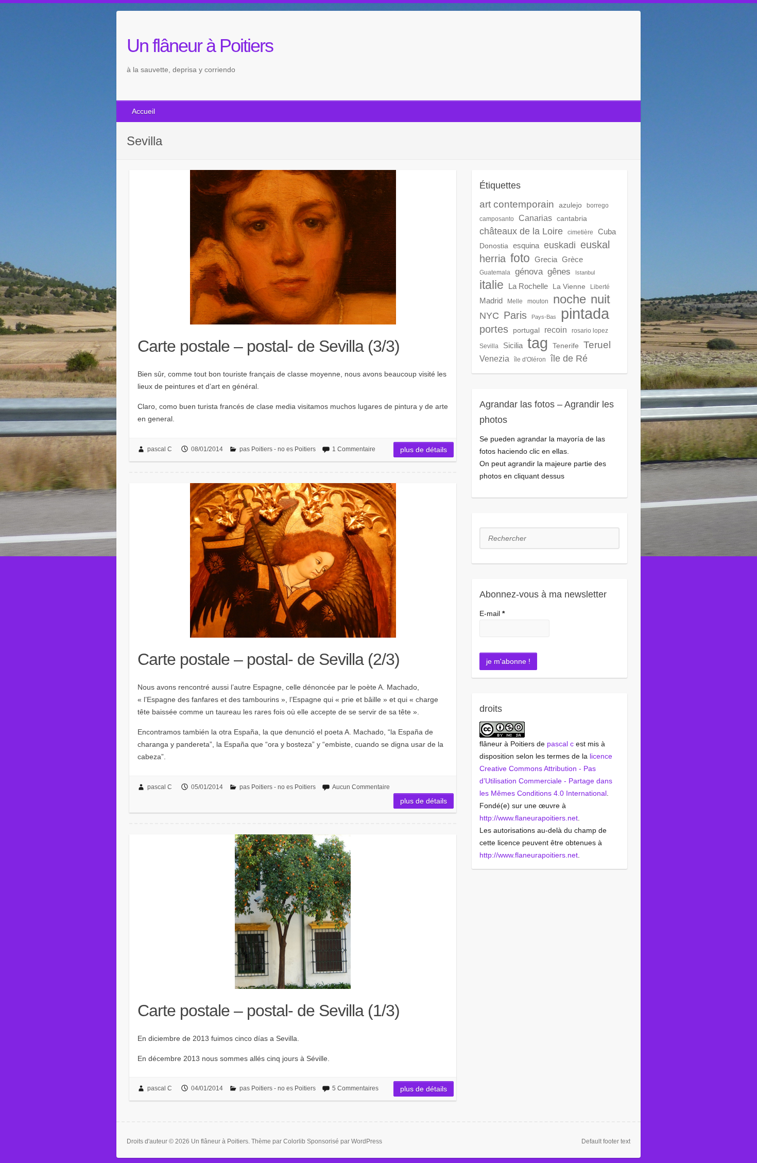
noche (569, 299)
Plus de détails (423, 450)
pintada (585, 313)
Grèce (572, 259)
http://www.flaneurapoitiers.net (528, 818)
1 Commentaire (353, 449)
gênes (559, 272)
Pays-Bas (543, 317)
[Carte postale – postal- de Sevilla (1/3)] (292, 911)
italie (491, 285)
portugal (526, 330)
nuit (600, 299)
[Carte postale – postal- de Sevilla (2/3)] (292, 560)
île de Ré (569, 358)
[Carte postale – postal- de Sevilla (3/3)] (292, 247)
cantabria (572, 218)
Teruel (597, 344)
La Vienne (569, 286)
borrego (598, 205)
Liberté (600, 286)
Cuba (607, 231)
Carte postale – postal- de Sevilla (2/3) (268, 659)
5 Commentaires (355, 1088)
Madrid (491, 300)
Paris (515, 315)
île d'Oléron (530, 359)
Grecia (546, 259)
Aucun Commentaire (361, 787)
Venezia (494, 358)
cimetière (580, 232)
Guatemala (494, 272)
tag (537, 343)
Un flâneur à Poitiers (200, 45)
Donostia (493, 246)
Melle (515, 301)
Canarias (535, 218)
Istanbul (585, 272)
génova (529, 272)
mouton (537, 301)
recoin (555, 329)
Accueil (143, 111)
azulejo (570, 205)
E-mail (492, 613)
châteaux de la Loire (521, 231)
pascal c (560, 744)
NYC (489, 316)
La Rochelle (528, 286)
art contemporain (516, 204)
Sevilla (488, 346)
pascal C (159, 449)
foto (520, 258)
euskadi (560, 245)
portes (493, 329)
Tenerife (566, 345)
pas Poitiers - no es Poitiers (277, 449)
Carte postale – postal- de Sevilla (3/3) (268, 346)
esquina (526, 245)
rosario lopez (590, 330)
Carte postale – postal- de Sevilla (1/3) (268, 1010)
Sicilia (513, 345)
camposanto (496, 219)
